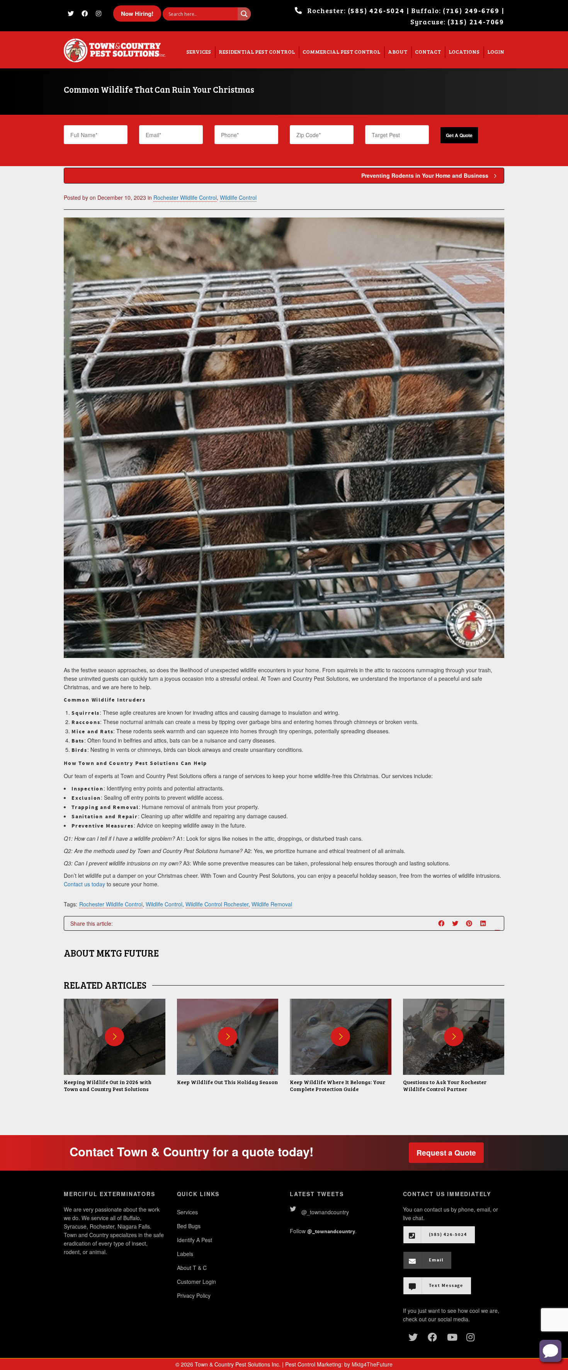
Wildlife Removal (272, 904)
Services (198, 51)
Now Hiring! (137, 13)
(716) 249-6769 (471, 11)
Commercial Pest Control (341, 51)
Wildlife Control (238, 197)
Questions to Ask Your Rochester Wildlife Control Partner (444, 1085)
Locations (464, 51)
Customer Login (196, 1281)
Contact (428, 51)
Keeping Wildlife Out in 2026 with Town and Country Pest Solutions (107, 1085)
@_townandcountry (325, 1212)
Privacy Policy (194, 1295)
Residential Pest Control (257, 51)
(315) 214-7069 (475, 22)
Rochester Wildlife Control (185, 197)
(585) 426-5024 (376, 11)
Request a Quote (446, 1152)
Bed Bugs (189, 1226)
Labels (185, 1254)
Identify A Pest (194, 1240)
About (397, 51)
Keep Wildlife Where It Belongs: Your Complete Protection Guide (337, 1085)
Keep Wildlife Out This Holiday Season (227, 1082)
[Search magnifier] (244, 13)
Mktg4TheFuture (372, 1364)
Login (495, 51)
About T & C (192, 1267)
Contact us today (84, 884)
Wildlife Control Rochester (216, 904)
